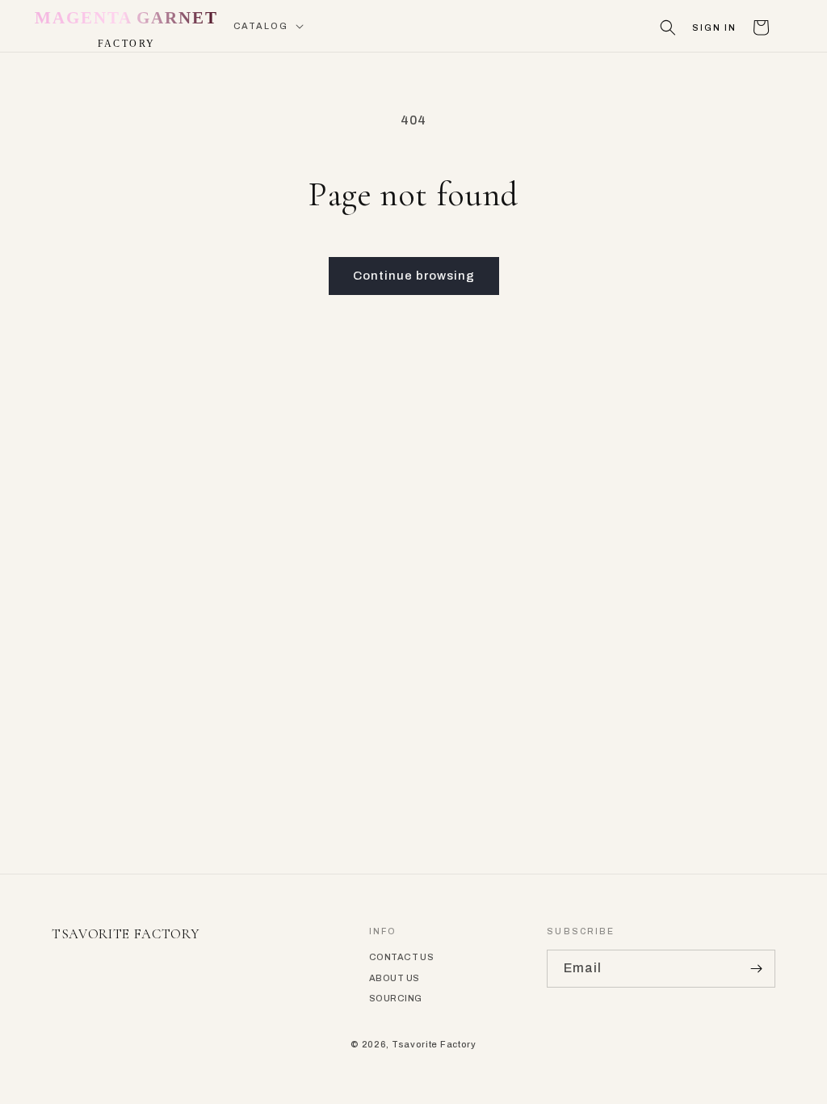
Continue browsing (414, 275)
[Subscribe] (757, 969)
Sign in (714, 27)
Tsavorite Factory (434, 1044)
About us (394, 978)
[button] (267, 26)
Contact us (401, 957)
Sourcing (395, 998)
